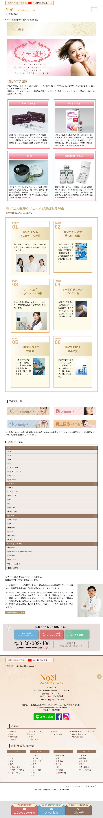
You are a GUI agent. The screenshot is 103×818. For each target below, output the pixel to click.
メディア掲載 (57, 734)
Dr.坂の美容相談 (77, 737)
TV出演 (54, 731)
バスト (58, 767)
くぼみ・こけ (13, 492)
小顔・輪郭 (12, 508)
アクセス (30, 737)
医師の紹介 (31, 734)
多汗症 (10, 532)
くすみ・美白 (13, 468)
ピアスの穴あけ (14, 564)
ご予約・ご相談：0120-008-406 (51, 700)
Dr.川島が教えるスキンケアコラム (83, 731)
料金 (11, 734)
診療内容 (13, 731)
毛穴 (9, 464)
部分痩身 (11, 536)
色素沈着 (11, 528)
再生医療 (11, 548)
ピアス (81, 764)
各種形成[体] (12, 540)
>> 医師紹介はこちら (15, 612)
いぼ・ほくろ (13, 476)
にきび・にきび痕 (14, 472)
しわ (9, 451)
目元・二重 (12, 496)
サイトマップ (91, 786)
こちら (46, 648)
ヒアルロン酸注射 (29, 104)
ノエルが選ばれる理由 (35, 731)
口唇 (9, 500)
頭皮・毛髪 (60, 755)
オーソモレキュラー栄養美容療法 (20, 552)
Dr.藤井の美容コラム (78, 734)
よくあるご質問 (32, 739)
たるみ (10, 488)
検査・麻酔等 (13, 568)
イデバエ (28, 156)
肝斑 (9, 460)
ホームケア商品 (85, 770)
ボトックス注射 (74, 104)
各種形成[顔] (12, 512)
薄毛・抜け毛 (13, 520)
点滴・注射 (12, 560)
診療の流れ (14, 737)
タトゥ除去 (12, 480)
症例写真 (13, 739)
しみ (9, 455)
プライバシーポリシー (74, 786)
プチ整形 (11, 556)
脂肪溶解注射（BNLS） (74, 156)
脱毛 (9, 524)
